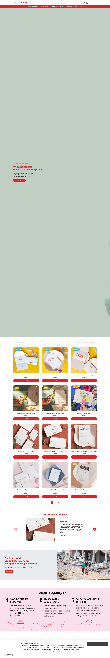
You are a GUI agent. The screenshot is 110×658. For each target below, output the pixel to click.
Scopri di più (19, 180)
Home (14, 342)
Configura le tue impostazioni (96, 649)
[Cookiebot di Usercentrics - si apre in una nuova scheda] (9, 655)
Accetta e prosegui (97, 644)
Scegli (26, 380)
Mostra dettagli (24, 655)
